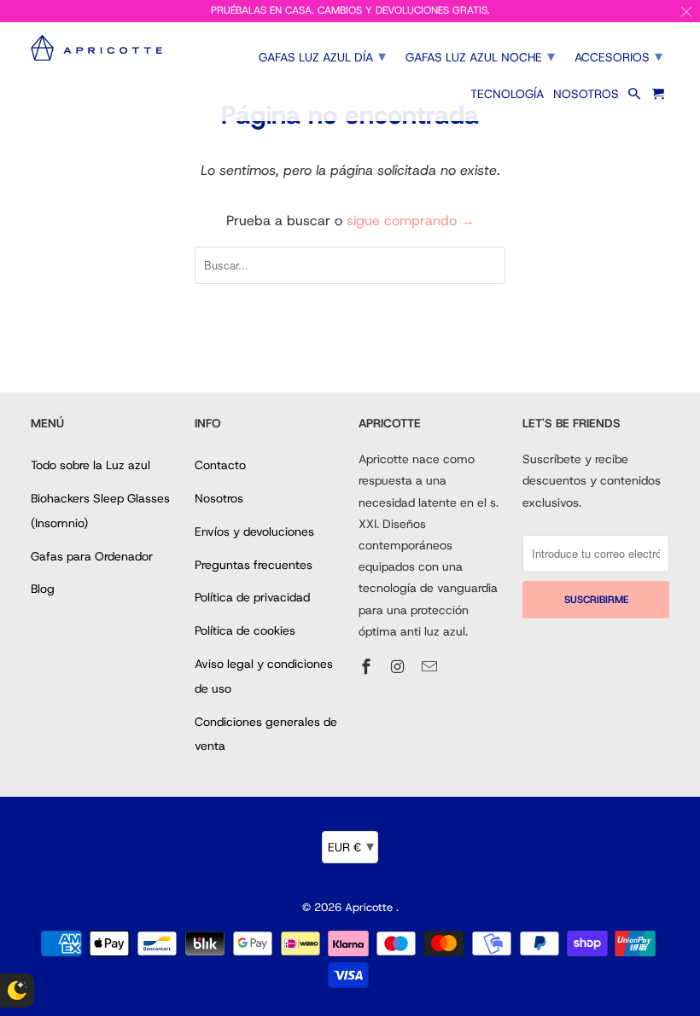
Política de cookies (245, 630)
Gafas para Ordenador (92, 556)
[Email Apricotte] (431, 667)
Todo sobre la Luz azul (90, 465)
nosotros (586, 94)
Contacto (220, 465)
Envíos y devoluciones (254, 531)
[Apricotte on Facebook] (368, 667)
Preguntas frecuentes (253, 564)
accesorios (618, 56)
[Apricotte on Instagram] (399, 667)
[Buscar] (635, 97)
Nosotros (219, 498)
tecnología (507, 94)
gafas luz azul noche (480, 56)
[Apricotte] (104, 48)
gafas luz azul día (322, 56)
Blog (43, 588)
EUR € (351, 846)
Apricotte (370, 907)
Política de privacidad (252, 597)
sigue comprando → (411, 220)
